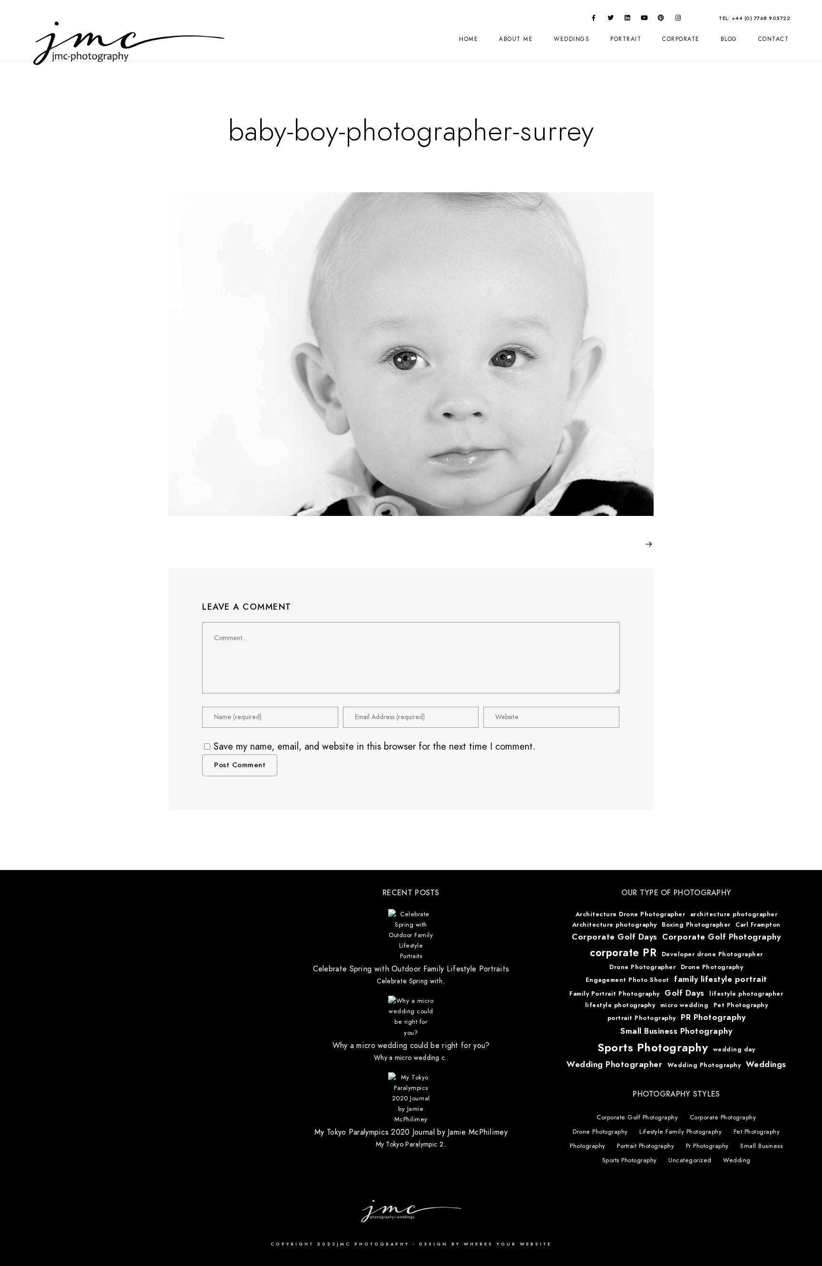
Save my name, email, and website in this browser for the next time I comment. (375, 746)
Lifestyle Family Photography (680, 1132)
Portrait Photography (645, 1146)
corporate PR (623, 952)
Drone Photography (712, 967)
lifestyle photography (620, 1005)
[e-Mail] (695, 19)
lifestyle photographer (746, 993)
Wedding (737, 1160)
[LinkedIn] (627, 19)
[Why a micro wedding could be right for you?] (410, 1017)
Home (468, 39)
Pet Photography (741, 1005)
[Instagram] (678, 19)
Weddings (571, 39)
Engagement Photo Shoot (627, 980)
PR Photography (713, 1017)
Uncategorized (690, 1160)
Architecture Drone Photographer (630, 914)
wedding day (734, 1049)
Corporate (681, 39)
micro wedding (684, 1005)
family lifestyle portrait (720, 979)
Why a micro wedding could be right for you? (411, 1045)
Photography (588, 1146)
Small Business (761, 1146)
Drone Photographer (642, 967)
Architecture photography (614, 924)
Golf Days (685, 993)
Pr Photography (707, 1146)
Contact (773, 39)
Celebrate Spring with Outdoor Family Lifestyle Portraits (411, 969)
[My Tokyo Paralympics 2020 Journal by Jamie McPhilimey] (410, 1098)
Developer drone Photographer (712, 954)
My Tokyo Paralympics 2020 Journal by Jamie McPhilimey (411, 1132)
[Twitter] (611, 19)
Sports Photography (652, 1047)
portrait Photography (641, 1018)
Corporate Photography (723, 1117)
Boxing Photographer (696, 924)
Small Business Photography (676, 1031)
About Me (516, 39)
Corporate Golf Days (614, 936)
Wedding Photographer (614, 1064)
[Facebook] (593, 19)
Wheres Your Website (508, 1244)
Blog (729, 39)
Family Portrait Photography (614, 993)
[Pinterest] (661, 19)
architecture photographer (734, 914)
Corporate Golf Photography (721, 936)
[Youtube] (644, 19)
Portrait (625, 39)
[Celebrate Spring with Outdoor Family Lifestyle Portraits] (410, 935)
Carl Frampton (758, 924)
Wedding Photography (704, 1065)
